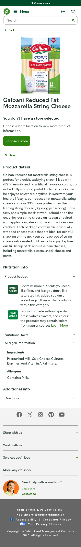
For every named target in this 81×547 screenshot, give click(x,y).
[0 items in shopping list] (63, 11)
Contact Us (29, 493)
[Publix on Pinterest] (51, 416)
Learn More (59, 325)
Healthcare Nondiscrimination (40, 514)
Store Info (28, 488)
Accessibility (26, 519)
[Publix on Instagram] (40, 416)
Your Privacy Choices (44, 524)
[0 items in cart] (72, 11)
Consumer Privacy (57, 519)
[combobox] (38, 20)
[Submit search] (73, 20)
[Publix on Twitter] (30, 416)
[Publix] (7, 12)
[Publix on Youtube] (62, 416)
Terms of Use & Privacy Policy (39, 509)
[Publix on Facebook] (19, 416)
